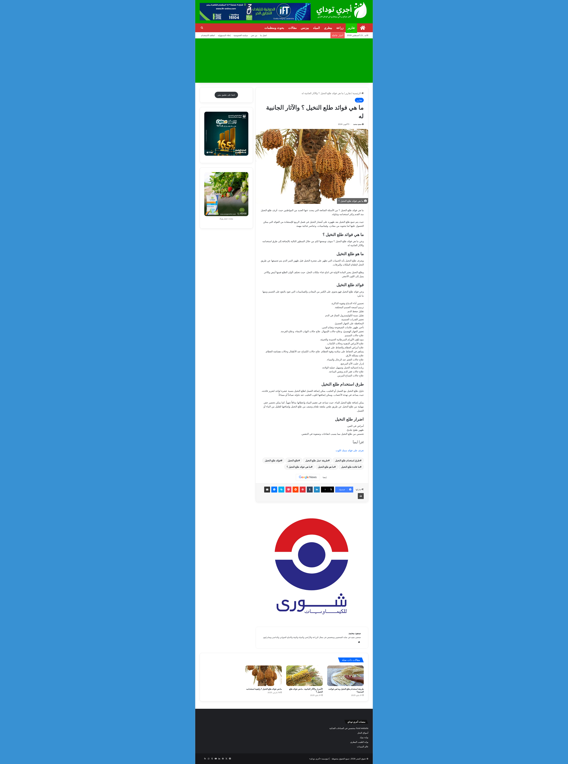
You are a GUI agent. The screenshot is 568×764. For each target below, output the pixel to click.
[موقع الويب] (359, 642)
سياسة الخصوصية (241, 35)
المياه (316, 28)
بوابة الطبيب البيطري (359, 742)
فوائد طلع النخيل (273, 460)
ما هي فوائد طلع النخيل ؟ (299, 466)
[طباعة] (361, 496)
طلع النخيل (293, 460)
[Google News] (308, 477)
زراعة (340, 28)
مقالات (292, 28)
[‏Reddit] (295, 489)
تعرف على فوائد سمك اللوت (349, 450)
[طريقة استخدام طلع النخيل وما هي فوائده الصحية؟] (345, 675)
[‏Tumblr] (310, 489)
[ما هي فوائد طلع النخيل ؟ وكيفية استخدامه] (263, 675)
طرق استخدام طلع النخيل (347, 460)
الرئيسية (357, 93)
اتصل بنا (263, 35)
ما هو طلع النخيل (326, 466)
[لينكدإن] (317, 489)
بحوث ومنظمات (274, 28)
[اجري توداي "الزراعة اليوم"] (341, 10)
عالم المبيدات (362, 746)
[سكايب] (281, 489)
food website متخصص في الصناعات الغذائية (348, 728)
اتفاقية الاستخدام (208, 35)
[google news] (201, 758)
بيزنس (305, 28)
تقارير (351, 28)
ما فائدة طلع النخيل (350, 466)
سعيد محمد (357, 124)
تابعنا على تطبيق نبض (226, 95)
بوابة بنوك (364, 737)
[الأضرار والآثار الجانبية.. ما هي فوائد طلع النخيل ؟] (304, 675)
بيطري (328, 28)
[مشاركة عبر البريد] (267, 489)
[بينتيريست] (303, 489)
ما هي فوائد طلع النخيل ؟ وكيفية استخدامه (264, 689)
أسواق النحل (362, 733)
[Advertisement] (284, 60)
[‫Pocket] (288, 489)
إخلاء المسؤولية (224, 35)
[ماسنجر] (274, 489)
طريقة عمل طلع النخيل (316, 460)
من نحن (254, 35)
